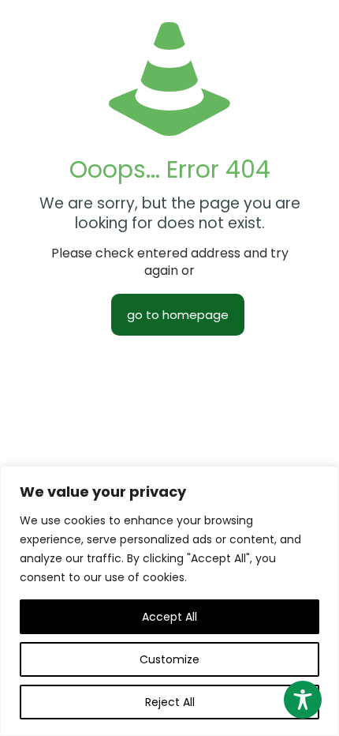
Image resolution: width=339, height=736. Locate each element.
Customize (169, 659)
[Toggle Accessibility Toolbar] (302, 699)
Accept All (169, 617)
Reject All (170, 702)
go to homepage (178, 314)
